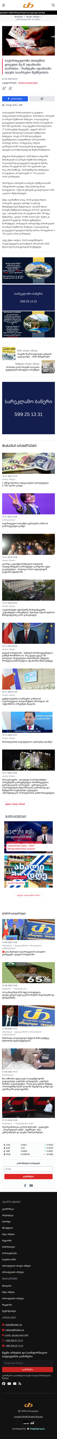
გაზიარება (16, 98)
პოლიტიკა (7, 946)
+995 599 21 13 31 (14, 1340)
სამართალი (8, 1075)
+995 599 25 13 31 (14, 1346)
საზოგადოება (8, 520)
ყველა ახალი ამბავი (15, 804)
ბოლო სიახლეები (28, 83)
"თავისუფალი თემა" (24, 1123)
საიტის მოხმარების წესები (28, 1416)
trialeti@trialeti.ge (13, 1325)
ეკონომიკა (8, 1209)
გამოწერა (28, 1176)
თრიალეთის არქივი (13, 1272)
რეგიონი (7, 1240)
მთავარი (18, 17)
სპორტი (6, 1221)
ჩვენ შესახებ (9, 1311)
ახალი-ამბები (33, 17)
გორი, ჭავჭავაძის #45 (16, 1335)
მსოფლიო (7, 1228)
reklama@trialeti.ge (15, 1330)
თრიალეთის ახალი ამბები (16, 1266)
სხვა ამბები (8, 1234)
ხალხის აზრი (9, 1259)
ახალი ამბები (8, 479)
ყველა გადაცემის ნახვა (28, 895)
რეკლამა (6, 989)
